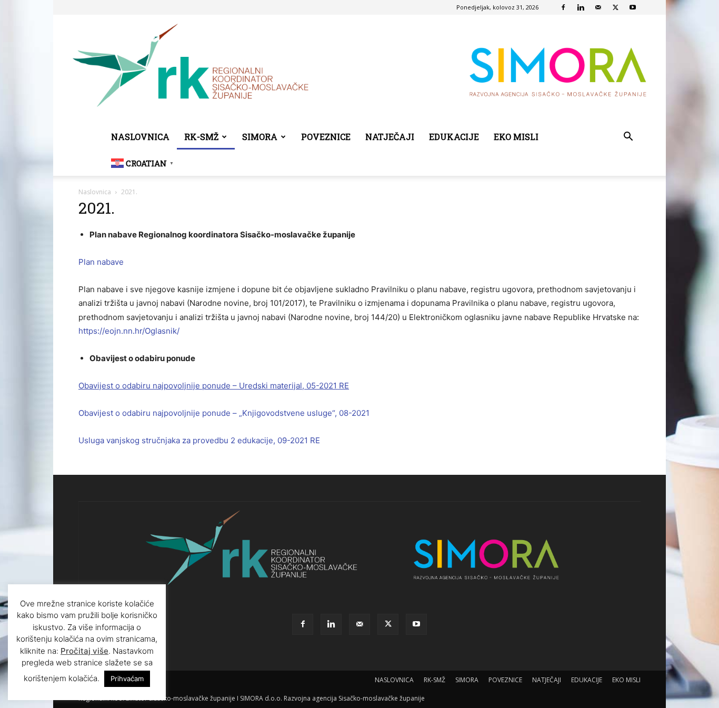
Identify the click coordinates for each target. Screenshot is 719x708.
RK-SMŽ (201, 136)
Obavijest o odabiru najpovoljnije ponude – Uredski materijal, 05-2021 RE (213, 386)
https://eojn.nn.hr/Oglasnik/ (128, 331)
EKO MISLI (516, 136)
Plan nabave (101, 262)
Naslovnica (94, 191)
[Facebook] (563, 7)
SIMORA (259, 136)
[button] (628, 138)
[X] (615, 7)
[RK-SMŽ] (359, 69)
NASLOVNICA (140, 136)
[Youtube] (633, 7)
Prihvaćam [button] (127, 678)
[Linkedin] (580, 7)
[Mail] (598, 7)
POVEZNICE (326, 136)
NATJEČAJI (389, 136)
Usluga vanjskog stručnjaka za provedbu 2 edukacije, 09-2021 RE (199, 440)
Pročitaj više (84, 651)
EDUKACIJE (454, 136)
